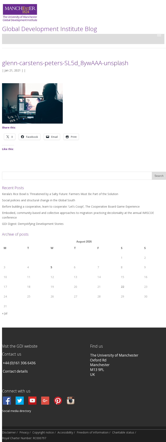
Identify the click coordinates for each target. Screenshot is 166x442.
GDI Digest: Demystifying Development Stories (33, 224)
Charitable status (123, 432)
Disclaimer (9, 432)
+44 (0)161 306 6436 (19, 363)
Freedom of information (93, 432)
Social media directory (16, 411)
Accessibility (65, 432)
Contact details (15, 371)
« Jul (4, 313)
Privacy (24, 432)
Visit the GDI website (19, 346)
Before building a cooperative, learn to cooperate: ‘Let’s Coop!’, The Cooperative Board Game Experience (71, 206)
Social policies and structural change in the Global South (38, 200)
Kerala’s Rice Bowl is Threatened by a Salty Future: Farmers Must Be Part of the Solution (60, 194)
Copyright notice (43, 432)
